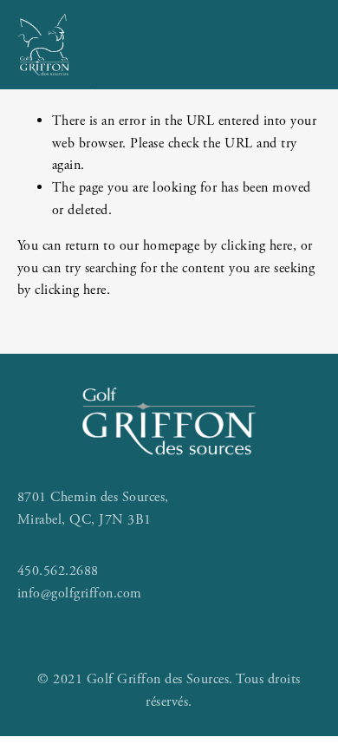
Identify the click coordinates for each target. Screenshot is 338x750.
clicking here (256, 246)
